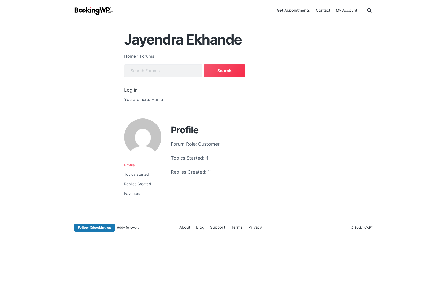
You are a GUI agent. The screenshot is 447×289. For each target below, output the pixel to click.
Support (217, 227)
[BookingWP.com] (93, 11)
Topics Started (136, 174)
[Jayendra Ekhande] (142, 137)
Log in (131, 90)
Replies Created (137, 184)
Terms (237, 227)
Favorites (132, 193)
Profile (129, 165)
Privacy (255, 227)
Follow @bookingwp (94, 227)
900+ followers (128, 227)
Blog (200, 227)
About (184, 227)
